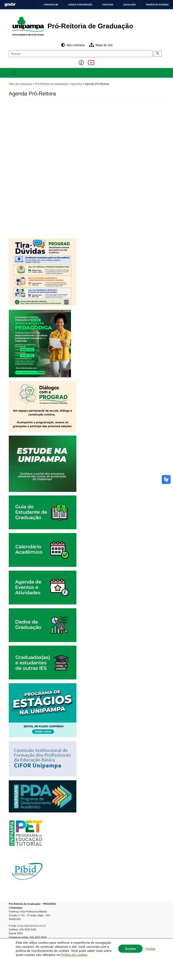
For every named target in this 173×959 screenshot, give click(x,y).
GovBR (10, 4)
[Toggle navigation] (13, 72)
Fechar (150, 948)
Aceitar (130, 948)
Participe (107, 5)
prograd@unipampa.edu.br (31, 925)
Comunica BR (51, 5)
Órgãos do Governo (157, 5)
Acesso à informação (80, 5)
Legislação (129, 5)
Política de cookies (74, 955)
